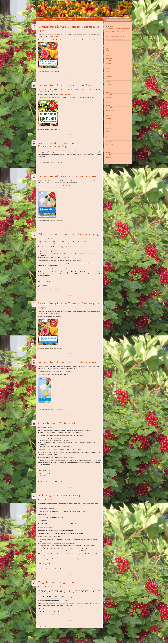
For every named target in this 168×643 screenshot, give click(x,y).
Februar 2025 (108, 63)
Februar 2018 (108, 126)
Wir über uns (45, 19)
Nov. (34, 234)
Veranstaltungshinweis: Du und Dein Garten (65, 85)
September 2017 (109, 133)
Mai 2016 (107, 149)
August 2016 (108, 146)
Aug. (34, 303)
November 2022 (109, 84)
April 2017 (108, 139)
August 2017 (108, 136)
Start (38, 19)
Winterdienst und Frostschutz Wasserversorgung (68, 234)
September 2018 (109, 120)
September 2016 (109, 144)
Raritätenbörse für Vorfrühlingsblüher (62, 186)
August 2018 (108, 123)
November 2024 (109, 66)
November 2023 (109, 76)
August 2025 (108, 60)
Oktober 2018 (108, 118)
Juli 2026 (107, 50)
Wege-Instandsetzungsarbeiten (57, 583)
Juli (34, 26)
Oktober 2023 (108, 79)
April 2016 (108, 152)
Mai (34, 582)
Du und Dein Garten (67, 94)
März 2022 (108, 92)
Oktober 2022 (108, 86)
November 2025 (109, 58)
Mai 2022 (107, 89)
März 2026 (108, 53)
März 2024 (108, 73)
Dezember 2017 (109, 128)
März (34, 84)
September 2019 (109, 110)
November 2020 (109, 99)
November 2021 (109, 94)
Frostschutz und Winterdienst (56, 423)
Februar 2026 (108, 55)
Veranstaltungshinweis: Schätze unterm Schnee (67, 176)
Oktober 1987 (108, 157)
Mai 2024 (107, 71)
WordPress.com (32, 641)
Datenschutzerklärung (73, 19)
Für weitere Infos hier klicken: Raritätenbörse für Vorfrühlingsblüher (55, 371)
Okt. (34, 495)
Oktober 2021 (108, 97)
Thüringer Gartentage (55, 36)
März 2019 (108, 113)
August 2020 (108, 102)
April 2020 (108, 105)
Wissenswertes (54, 19)
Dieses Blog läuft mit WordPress (12, 641)
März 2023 (108, 81)
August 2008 (108, 154)
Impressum (63, 19)
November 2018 (109, 115)
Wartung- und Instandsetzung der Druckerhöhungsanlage (59, 145)
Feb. (34, 142)
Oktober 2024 (108, 68)
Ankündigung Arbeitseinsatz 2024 (59, 496)
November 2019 (109, 107)
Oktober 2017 (108, 131)
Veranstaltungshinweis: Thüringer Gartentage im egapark (68, 29)
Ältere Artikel (42, 626)
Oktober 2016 (108, 141)
